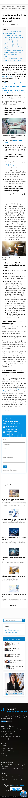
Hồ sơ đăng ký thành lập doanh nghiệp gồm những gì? (12, 32)
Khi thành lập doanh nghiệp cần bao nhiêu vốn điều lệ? (13, 500)
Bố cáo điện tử (7, 739)
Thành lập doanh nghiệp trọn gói (12, 729)
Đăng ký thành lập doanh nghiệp (13, 630)
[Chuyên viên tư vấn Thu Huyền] (14, 684)
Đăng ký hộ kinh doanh (9, 734)
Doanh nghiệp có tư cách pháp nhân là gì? (14, 595)
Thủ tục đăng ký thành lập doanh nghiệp (12, 55)
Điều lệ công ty (9, 165)
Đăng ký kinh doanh (10, 629)
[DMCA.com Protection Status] (6, 722)
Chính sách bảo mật (7, 470)
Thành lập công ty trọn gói (10, 731)
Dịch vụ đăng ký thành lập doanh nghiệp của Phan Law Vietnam (12, 59)
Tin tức (5, 753)
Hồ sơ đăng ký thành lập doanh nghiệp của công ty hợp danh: (13, 42)
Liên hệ (5, 756)
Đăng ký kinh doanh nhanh (9, 796)
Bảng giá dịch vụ (8, 748)
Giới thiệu (5, 745)
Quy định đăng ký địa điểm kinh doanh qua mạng (14, 538)
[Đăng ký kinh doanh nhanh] (14, 710)
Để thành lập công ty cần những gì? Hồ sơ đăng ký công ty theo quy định (14, 520)
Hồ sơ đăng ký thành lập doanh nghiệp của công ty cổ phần (13, 51)
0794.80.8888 (18, 785)
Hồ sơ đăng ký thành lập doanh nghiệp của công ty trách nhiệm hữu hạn (13, 46)
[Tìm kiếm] (23, 620)
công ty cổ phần (7, 76)
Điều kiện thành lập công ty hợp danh (13, 576)
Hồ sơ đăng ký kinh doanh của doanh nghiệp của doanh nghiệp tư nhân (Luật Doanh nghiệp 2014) (14, 37)
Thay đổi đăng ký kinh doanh (11, 736)
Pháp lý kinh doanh (6, 24)
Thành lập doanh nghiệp (11, 632)
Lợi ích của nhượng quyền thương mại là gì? (13, 558)
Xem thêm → (14, 605)
